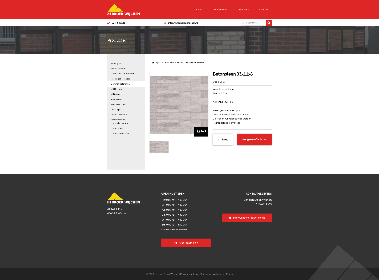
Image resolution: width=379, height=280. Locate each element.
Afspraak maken (188, 243)
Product (160, 63)
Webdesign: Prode (223, 274)
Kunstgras (116, 63)
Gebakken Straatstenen (122, 74)
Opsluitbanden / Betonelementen (119, 122)
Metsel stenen (118, 69)
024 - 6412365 (119, 22)
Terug (224, 139)
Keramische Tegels (120, 79)
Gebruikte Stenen (119, 115)
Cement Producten (120, 134)
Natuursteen (117, 128)
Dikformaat (118, 89)
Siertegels (117, 99)
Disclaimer (206, 274)
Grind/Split (116, 110)
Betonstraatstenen (120, 84)
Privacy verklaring (189, 274)
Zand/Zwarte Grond (120, 104)
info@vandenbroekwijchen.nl (183, 22)
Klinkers (116, 94)
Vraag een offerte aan (254, 139)
